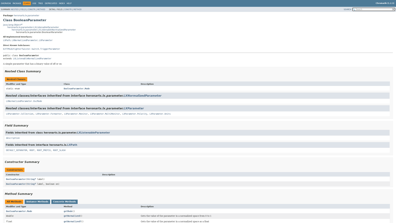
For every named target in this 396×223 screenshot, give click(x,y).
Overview (6, 3)
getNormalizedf (72, 221)
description (13, 138)
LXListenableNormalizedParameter (32, 58)
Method (41, 9)
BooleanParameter (16, 179)
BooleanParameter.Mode (77, 88)
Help (69, 3)
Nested (15, 9)
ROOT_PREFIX (44, 150)
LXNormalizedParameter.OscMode (24, 101)
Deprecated (51, 3)
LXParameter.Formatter (49, 114)
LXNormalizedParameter (25, 40)
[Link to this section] (43, 71)
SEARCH (347, 9)
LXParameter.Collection (19, 114)
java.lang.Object (12, 25)
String (30, 179)
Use (34, 3)
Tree (40, 3)
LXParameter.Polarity (134, 114)
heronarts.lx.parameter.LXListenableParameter (33, 27)
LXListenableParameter (93, 132)
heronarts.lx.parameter (26, 15)
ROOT (32, 150)
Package (17, 3)
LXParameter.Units (160, 114)
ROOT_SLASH (59, 150)
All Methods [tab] (14, 201)
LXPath (7, 40)
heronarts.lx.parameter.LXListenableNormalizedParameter (44, 29)
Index (62, 3)
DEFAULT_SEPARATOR (16, 150)
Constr (31, 9)
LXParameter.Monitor (76, 114)
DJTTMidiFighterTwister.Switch (21, 49)
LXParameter (46, 40)
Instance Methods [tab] (37, 201)
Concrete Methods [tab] (64, 201)
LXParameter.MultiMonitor (105, 114)
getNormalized (72, 216)
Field (23, 9)
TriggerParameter (50, 49)
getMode (68, 211)
